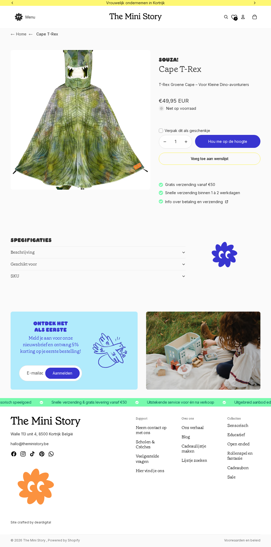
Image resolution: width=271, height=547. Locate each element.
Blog (186, 437)
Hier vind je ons (150, 470)
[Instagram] (23, 454)
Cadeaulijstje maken (194, 448)
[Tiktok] (32, 454)
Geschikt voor (24, 264)
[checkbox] (184, 131)
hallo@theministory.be (30, 443)
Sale (231, 477)
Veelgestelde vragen (147, 458)
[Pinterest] (42, 454)
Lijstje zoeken (194, 460)
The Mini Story (34, 540)
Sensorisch (237, 425)
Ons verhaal (193, 427)
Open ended (238, 444)
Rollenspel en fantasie (240, 455)
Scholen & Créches (145, 444)
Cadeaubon (238, 468)
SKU (15, 276)
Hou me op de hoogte (227, 141)
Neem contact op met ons (151, 430)
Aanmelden (62, 373)
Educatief (236, 434)
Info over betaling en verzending (194, 201)
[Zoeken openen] (226, 17)
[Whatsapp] (51, 454)
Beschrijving (23, 252)
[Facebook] (14, 454)
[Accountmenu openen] (243, 17)
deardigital (42, 522)
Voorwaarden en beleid (242, 540)
